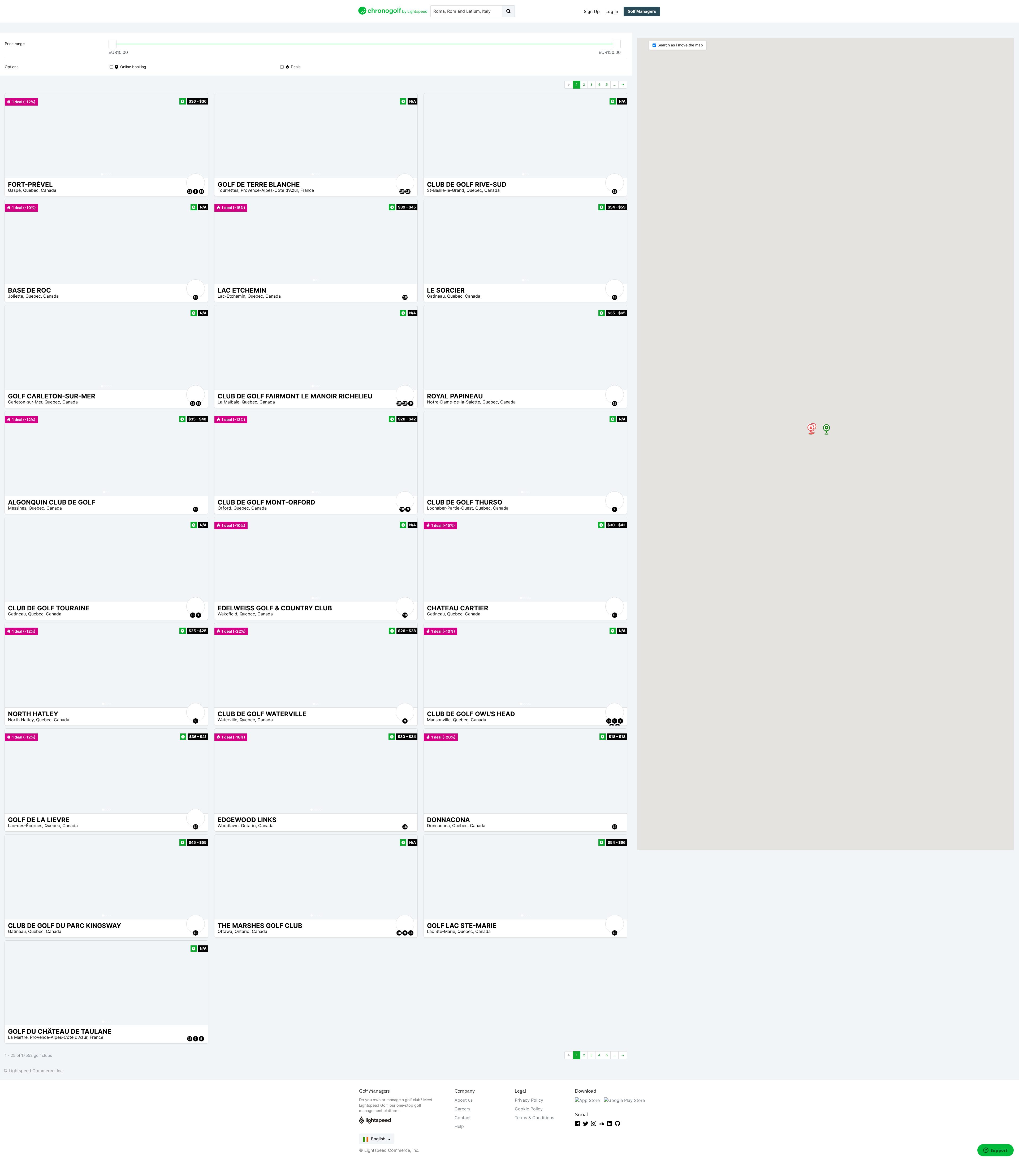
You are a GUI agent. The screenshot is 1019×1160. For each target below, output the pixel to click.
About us (464, 1100)
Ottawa (225, 931)
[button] (14, 135)
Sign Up (592, 11)
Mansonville (439, 719)
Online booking (133, 66)
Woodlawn (228, 825)
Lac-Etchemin (231, 296)
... (614, 84)
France (307, 190)
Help (459, 1126)
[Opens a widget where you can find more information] (995, 1150)
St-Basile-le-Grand (445, 190)
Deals (295, 66)
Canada (48, 190)
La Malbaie (228, 402)
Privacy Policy (529, 1100)
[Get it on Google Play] (624, 1100)
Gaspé (14, 190)
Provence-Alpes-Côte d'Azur (269, 190)
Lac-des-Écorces (25, 825)
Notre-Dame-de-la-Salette (453, 402)
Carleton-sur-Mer (25, 402)
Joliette (15, 296)
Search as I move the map (680, 45)
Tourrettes (228, 190)
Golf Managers (642, 11)
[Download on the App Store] (587, 1100)
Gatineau (436, 296)
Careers (462, 1108)
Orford (224, 508)
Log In (612, 11)
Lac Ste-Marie (441, 931)
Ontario (248, 825)
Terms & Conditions (534, 1117)
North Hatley (21, 719)
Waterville (227, 719)
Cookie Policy (529, 1108)
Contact (463, 1117)
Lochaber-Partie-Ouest (450, 508)
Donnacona (438, 825)
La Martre (18, 1037)
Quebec (30, 190)
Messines (17, 508)
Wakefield (227, 613)
